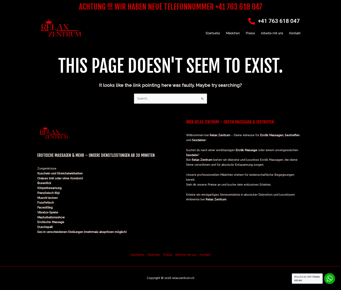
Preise (250, 33)
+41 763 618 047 (279, 21)
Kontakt (295, 33)
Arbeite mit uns (272, 33)
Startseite (213, 33)
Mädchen (233, 33)
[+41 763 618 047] (251, 21)
